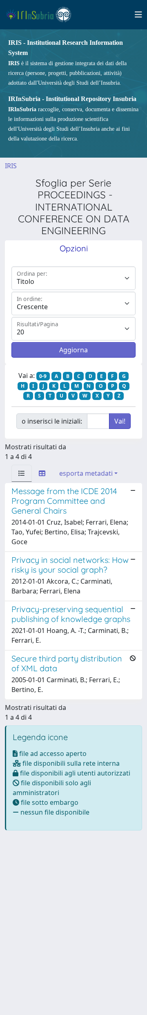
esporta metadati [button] (86, 473)
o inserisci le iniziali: (52, 421)
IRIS (11, 165)
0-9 (43, 376)
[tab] (21, 473)
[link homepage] (42, 14)
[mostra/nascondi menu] (138, 15)
